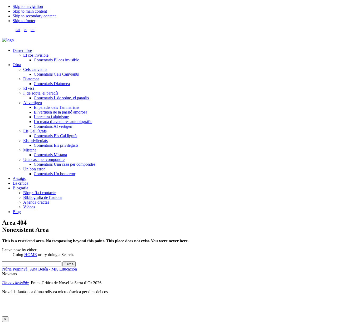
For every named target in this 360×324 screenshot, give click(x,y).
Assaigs (19, 178)
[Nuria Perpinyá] (8, 40)
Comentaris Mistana (50, 155)
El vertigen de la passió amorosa (60, 112)
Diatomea (31, 79)
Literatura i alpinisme (51, 117)
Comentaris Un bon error (54, 173)
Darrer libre (22, 50)
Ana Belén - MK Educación (53, 269)
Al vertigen (32, 102)
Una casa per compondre (44, 159)
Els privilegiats (35, 140)
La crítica (20, 183)
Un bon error (34, 169)
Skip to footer (24, 20)
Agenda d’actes (36, 202)
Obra (17, 64)
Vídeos (29, 207)
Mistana (29, 150)
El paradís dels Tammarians (56, 107)
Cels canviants (35, 69)
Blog (17, 211)
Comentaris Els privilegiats (56, 145)
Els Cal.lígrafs (35, 131)
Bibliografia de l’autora (42, 197)
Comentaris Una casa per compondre (64, 164)
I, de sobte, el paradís (40, 93)
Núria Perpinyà (14, 269)
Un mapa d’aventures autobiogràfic (63, 121)
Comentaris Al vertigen (53, 126)
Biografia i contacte (39, 192)
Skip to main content (30, 11)
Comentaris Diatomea (52, 83)
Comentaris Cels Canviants (56, 74)
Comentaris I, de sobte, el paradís (61, 98)
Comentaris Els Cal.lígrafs (55, 136)
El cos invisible (35, 55)
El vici (28, 88)
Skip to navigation (28, 6)
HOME (30, 254)
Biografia (20, 188)
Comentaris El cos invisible (56, 60)
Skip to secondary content (34, 16)
